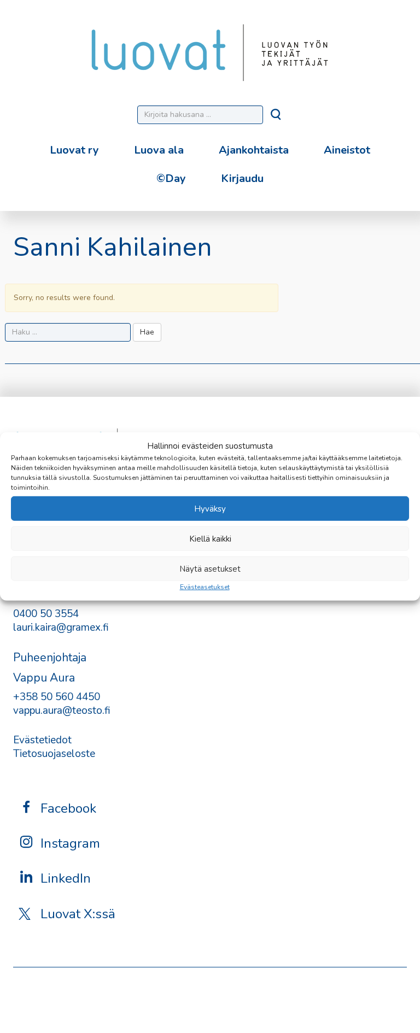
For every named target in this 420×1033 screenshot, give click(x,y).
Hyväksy (210, 508)
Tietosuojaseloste (54, 754)
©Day (171, 178)
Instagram (70, 843)
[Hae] (277, 117)
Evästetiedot (42, 740)
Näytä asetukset (210, 569)
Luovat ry (74, 150)
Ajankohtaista (254, 150)
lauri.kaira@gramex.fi (61, 627)
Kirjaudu (242, 178)
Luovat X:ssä (77, 914)
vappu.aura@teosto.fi (61, 710)
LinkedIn (65, 878)
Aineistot (347, 150)
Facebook (68, 808)
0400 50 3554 (46, 614)
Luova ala (159, 150)
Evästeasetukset (205, 587)
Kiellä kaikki (210, 538)
